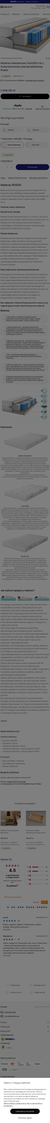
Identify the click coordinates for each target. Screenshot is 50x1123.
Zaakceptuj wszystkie (25, 1111)
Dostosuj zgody (25, 1118)
